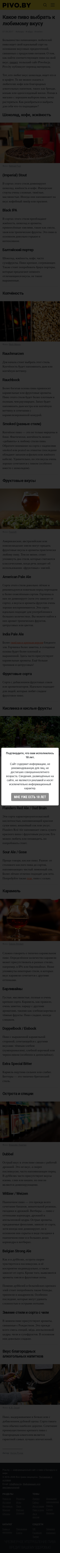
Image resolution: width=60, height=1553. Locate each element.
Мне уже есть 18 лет (30, 797)
